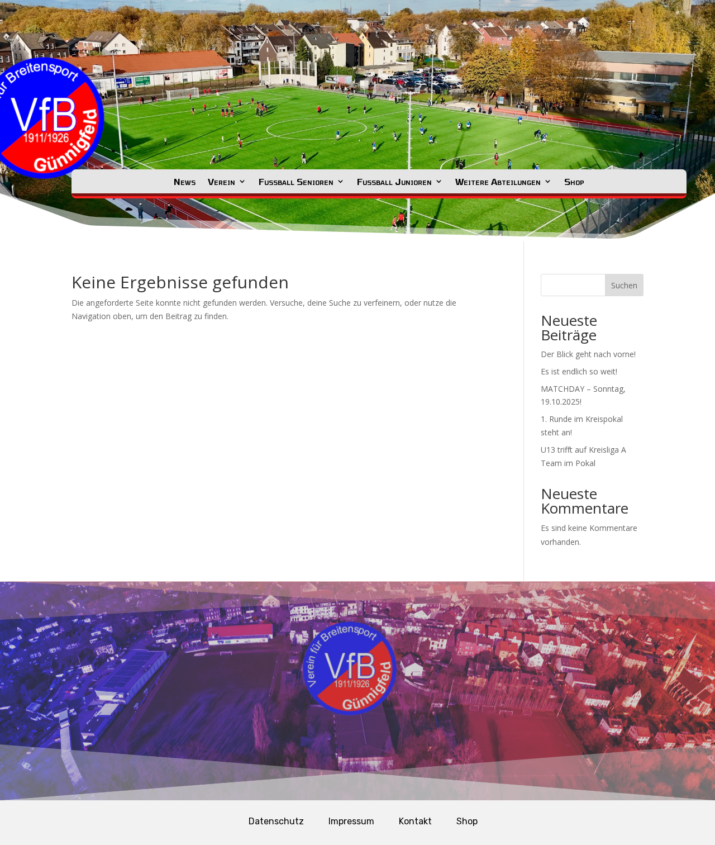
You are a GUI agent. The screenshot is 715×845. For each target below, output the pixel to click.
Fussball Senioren (296, 181)
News (185, 181)
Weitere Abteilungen (498, 181)
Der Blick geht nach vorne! (588, 354)
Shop (574, 181)
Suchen (624, 285)
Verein (221, 181)
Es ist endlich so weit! (579, 371)
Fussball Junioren (394, 181)
